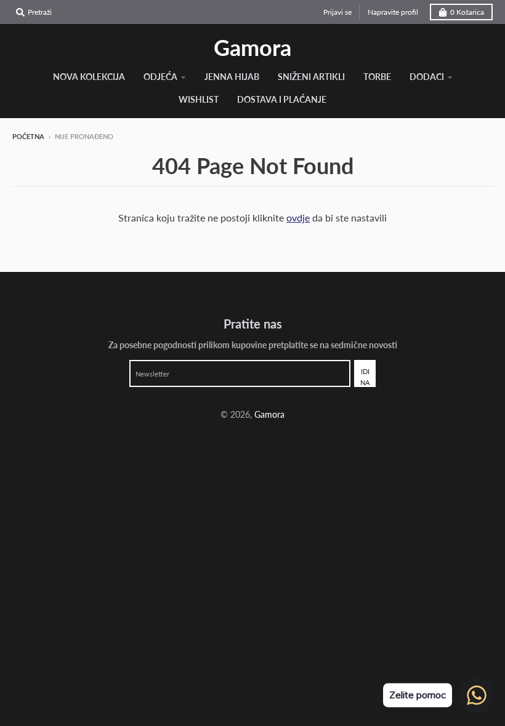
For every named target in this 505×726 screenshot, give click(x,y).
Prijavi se (337, 12)
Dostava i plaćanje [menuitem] (281, 99)
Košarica (467, 12)
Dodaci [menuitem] (427, 76)
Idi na (365, 376)
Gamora (252, 47)
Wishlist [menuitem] (199, 99)
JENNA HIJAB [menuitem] (231, 76)
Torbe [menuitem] (377, 76)
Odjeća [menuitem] (160, 76)
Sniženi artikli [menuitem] (311, 76)
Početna (28, 136)
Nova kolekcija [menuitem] (89, 76)
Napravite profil (393, 12)
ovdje (298, 217)
